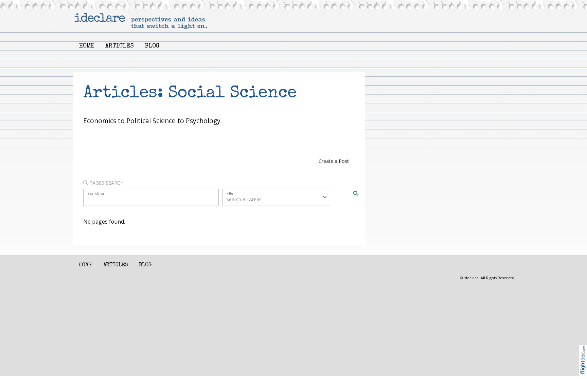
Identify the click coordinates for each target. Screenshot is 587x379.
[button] (584, 369)
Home (86, 46)
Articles (119, 46)
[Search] (355, 193)
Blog (152, 46)
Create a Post (334, 161)
